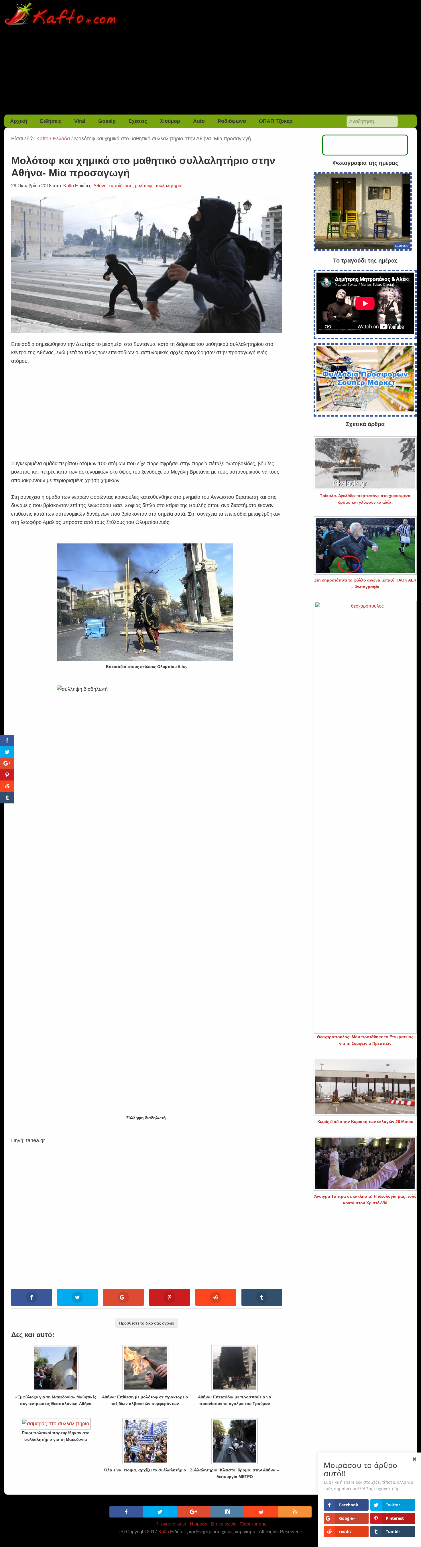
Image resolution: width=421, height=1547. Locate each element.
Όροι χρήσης (253, 1524)
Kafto (163, 1531)
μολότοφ (143, 185)
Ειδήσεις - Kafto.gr (210, 14)
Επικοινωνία (224, 1524)
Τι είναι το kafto (171, 1524)
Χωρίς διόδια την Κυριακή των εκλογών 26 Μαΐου (365, 1121)
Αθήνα (100, 185)
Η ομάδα (198, 1524)
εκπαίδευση (121, 185)
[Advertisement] (210, 71)
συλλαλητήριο (168, 185)
